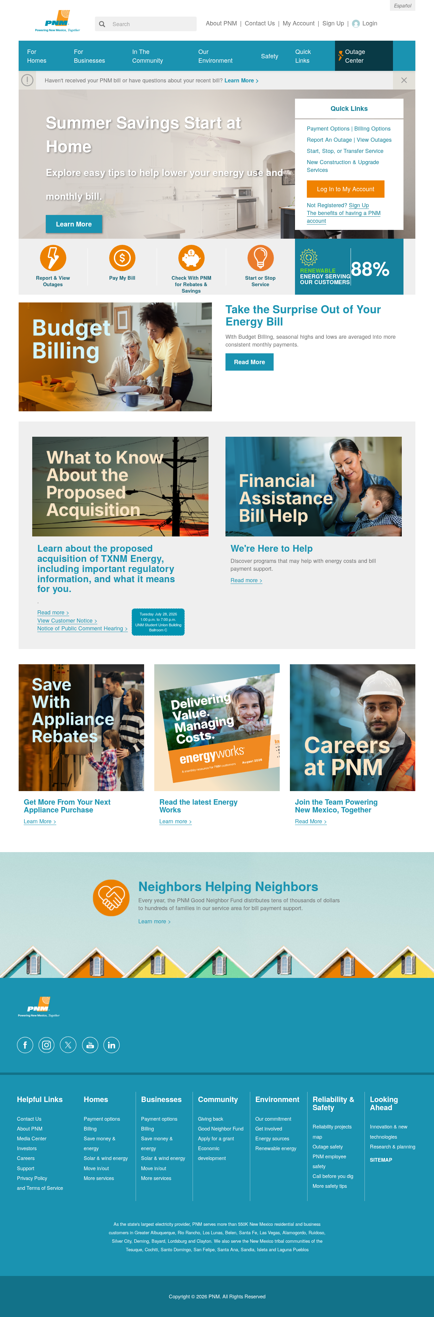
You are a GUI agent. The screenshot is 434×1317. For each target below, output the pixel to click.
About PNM (29, 1128)
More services (99, 1177)
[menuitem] (42, 56)
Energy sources (272, 1138)
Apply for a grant (216, 1138)
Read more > (53, 612)
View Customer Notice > (67, 620)
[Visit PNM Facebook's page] (27, 1044)
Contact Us (29, 1118)
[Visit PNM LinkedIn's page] (113, 1044)
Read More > (311, 821)
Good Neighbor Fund (220, 1128)
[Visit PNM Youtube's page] (92, 1044)
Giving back (210, 1118)
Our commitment (273, 1118)
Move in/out (96, 1168)
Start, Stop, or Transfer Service (345, 150)
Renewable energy (275, 1148)
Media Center (31, 1138)
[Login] (356, 23)
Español (402, 5)
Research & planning (392, 1146)
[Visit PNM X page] (70, 1044)
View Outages (374, 139)
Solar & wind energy (106, 1157)
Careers (26, 1157)
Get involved (268, 1128)
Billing (90, 1128)
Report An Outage (330, 139)
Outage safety (328, 1146)
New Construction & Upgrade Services (343, 166)
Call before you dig (333, 1175)
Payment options (102, 1118)
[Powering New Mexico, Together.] (57, 20)
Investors (27, 1148)
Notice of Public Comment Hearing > (82, 628)
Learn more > (175, 821)
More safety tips (330, 1185)
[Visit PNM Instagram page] (48, 1044)
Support (25, 1168)
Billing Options (372, 128)
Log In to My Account (345, 188)
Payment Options (328, 128)
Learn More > (241, 80)
